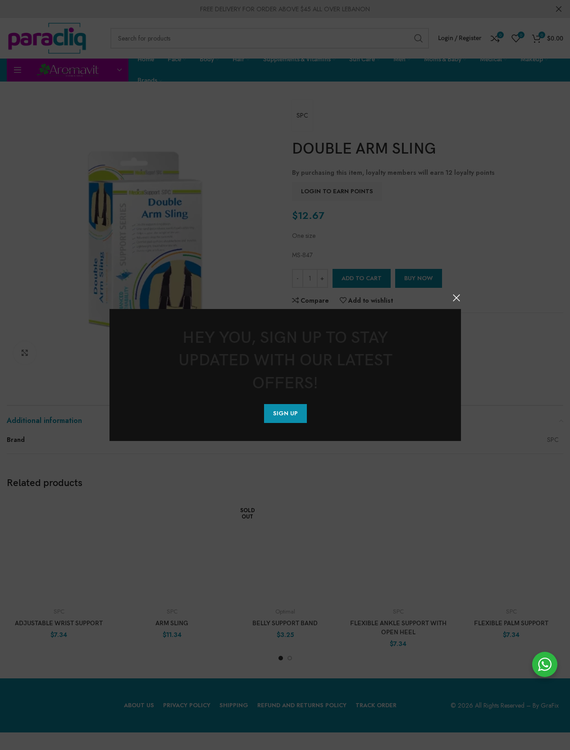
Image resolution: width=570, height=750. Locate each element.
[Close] (456, 297)
